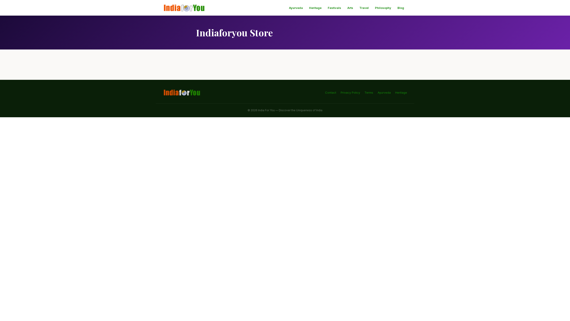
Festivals (334, 8)
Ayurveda (296, 8)
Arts (350, 8)
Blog (400, 8)
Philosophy (383, 8)
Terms (368, 92)
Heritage (315, 8)
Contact (330, 92)
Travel (364, 8)
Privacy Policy (350, 92)
